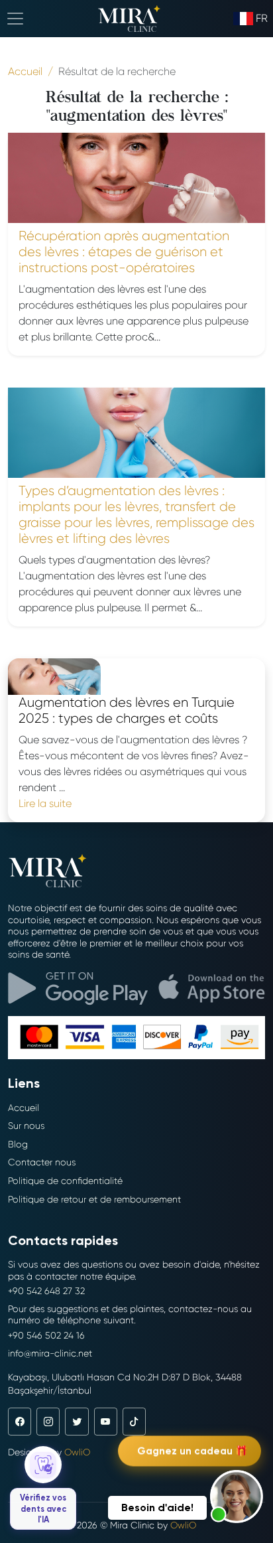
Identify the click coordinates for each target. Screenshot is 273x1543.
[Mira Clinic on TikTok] (134, 1421)
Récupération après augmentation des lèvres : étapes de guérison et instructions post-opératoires (124, 251)
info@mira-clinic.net (50, 1353)
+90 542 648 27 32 (46, 1291)
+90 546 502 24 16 (46, 1335)
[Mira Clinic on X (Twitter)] (76, 1421)
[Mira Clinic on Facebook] (19, 1421)
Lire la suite (45, 803)
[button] (236, 1496)
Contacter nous (42, 1162)
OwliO (77, 1452)
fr (262, 18)
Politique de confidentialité (65, 1180)
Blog (18, 1144)
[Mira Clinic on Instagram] (48, 1421)
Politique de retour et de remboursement (94, 1199)
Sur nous (26, 1125)
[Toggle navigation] (15, 19)
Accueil (23, 1107)
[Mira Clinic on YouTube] (105, 1421)
